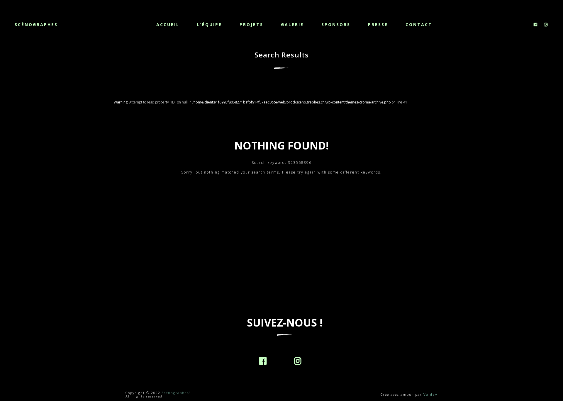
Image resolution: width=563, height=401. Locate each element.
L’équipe (209, 24)
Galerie (292, 24)
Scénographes (36, 24)
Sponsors (335, 24)
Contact (419, 24)
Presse (378, 24)
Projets (251, 24)
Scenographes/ (176, 392)
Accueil (167, 24)
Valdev (430, 394)
